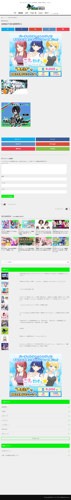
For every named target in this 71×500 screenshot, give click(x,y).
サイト (3, 189)
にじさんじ (5, 420)
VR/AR (3, 411)
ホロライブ (5, 416)
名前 (2, 176)
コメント (4, 163)
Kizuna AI (4, 429)
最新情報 (20, 13)
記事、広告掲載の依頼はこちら (10, 455)
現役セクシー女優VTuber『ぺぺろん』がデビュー (33, 336)
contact (40, 13)
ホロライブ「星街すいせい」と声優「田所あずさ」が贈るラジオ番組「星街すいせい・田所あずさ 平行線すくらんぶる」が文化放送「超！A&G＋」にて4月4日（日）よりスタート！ (44, 298)
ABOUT (47, 13)
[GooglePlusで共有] (35, 29)
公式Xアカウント (6, 451)
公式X (26, 13)
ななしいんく (5, 433)
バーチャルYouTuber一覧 (27, 289)
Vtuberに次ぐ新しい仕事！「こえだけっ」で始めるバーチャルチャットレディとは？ (43, 281)
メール (3, 183)
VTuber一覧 (33, 13)
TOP (15, 13)
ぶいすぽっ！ (5, 424)
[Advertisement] (47, 115)
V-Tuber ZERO (56, 497)
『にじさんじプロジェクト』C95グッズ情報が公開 (33, 305)
